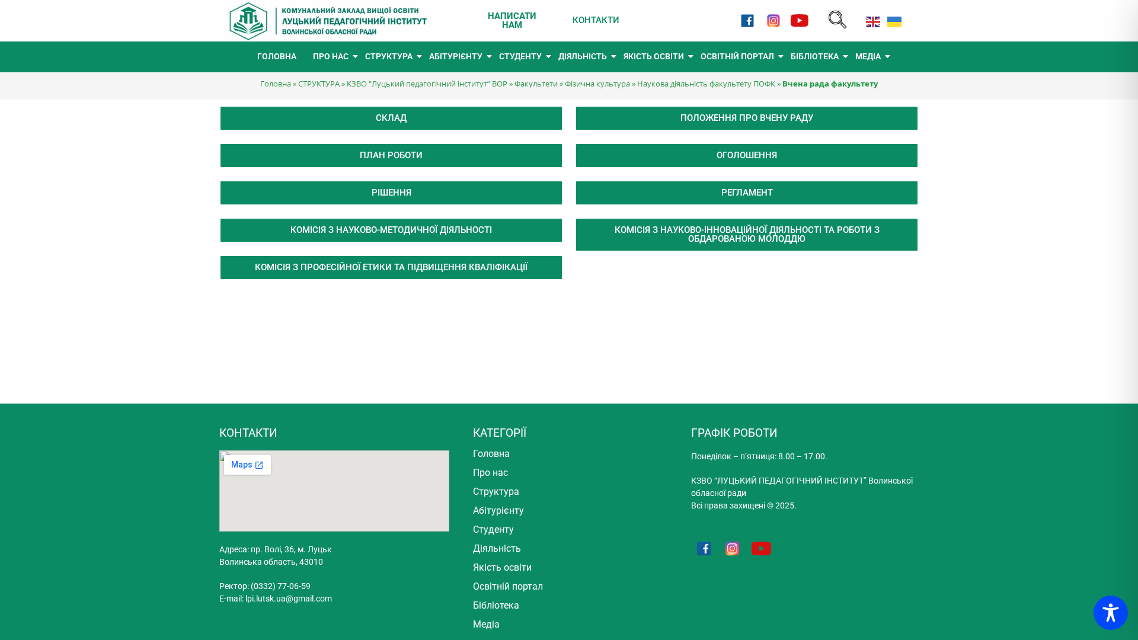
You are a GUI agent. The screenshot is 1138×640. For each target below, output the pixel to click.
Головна (275, 83)
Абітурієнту (498, 510)
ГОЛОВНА (276, 56)
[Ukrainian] (892, 20)
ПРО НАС (331, 56)
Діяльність (497, 548)
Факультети (536, 83)
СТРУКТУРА (389, 56)
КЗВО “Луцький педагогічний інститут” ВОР (427, 83)
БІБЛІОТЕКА (815, 56)
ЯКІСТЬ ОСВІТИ (654, 56)
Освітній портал (508, 586)
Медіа (486, 624)
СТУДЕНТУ (520, 56)
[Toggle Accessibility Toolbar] (1110, 612)
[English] (870, 20)
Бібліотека (496, 605)
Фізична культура (597, 83)
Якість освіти (502, 567)
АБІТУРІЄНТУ (455, 56)
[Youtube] (799, 20)
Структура (496, 491)
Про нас (490, 472)
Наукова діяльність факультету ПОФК (706, 83)
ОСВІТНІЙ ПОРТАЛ (737, 56)
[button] (837, 20)
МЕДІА (868, 56)
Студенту (493, 529)
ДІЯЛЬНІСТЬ (582, 56)
